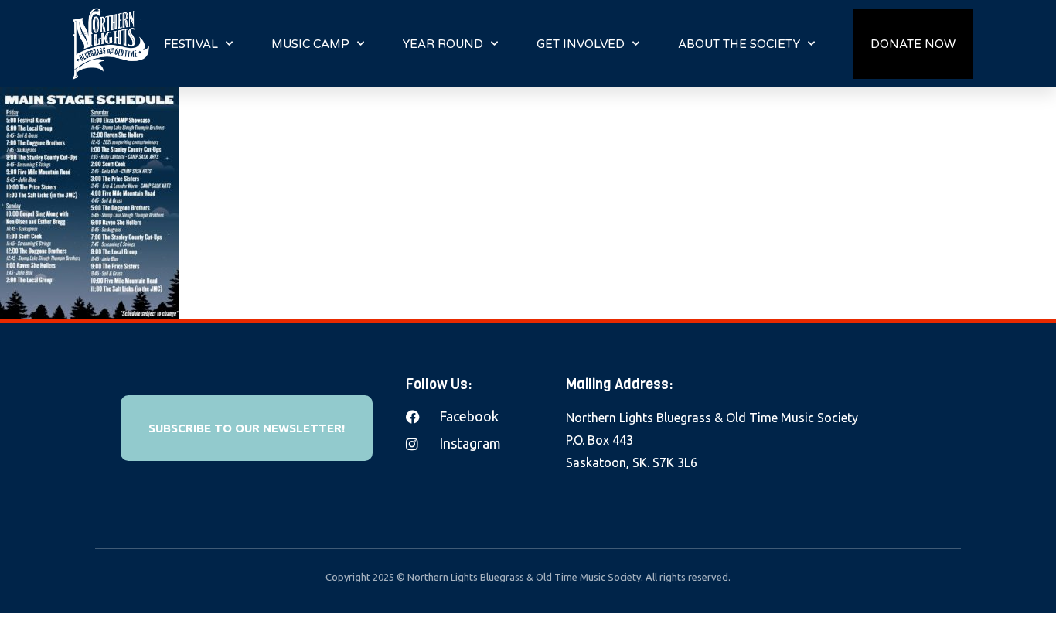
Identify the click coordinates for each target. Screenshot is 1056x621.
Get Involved (581, 44)
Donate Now (913, 44)
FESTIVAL (191, 44)
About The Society (739, 44)
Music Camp (310, 44)
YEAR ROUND (443, 44)
